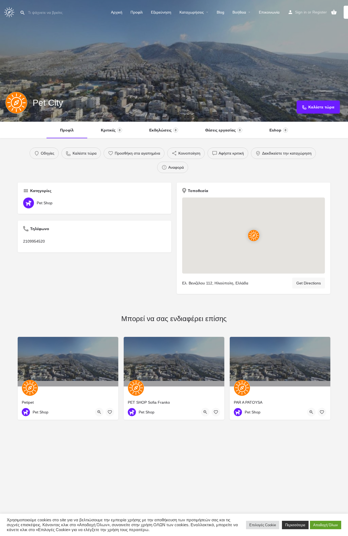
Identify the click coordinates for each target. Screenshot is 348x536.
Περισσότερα (295, 525)
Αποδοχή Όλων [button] (325, 525)
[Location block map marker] (253, 235)
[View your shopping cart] (334, 12)
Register (319, 12)
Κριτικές (110, 130)
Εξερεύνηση (161, 12)
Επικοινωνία (269, 12)
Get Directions (308, 283)
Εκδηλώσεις (162, 130)
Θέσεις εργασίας (223, 130)
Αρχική (116, 12)
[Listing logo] (16, 103)
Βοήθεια (239, 12)
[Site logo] (10, 12)
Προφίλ (136, 12)
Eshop (277, 130)
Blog (220, 12)
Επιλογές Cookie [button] (262, 525)
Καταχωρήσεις (191, 12)
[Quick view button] (99, 412)
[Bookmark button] (109, 412)
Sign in (301, 12)
